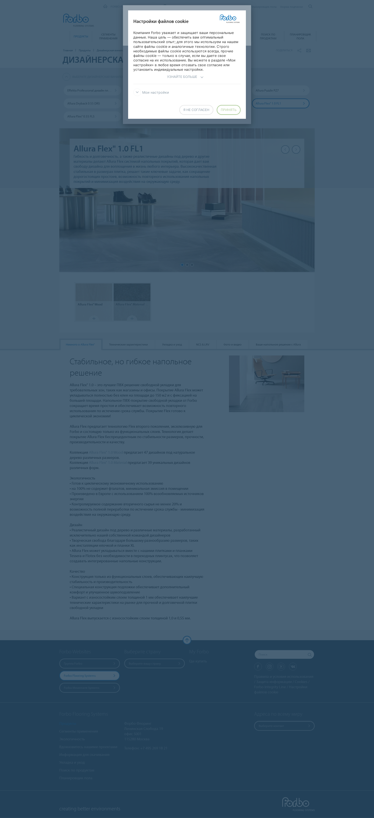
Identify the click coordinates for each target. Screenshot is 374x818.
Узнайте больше (182, 77)
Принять (229, 110)
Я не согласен (196, 110)
